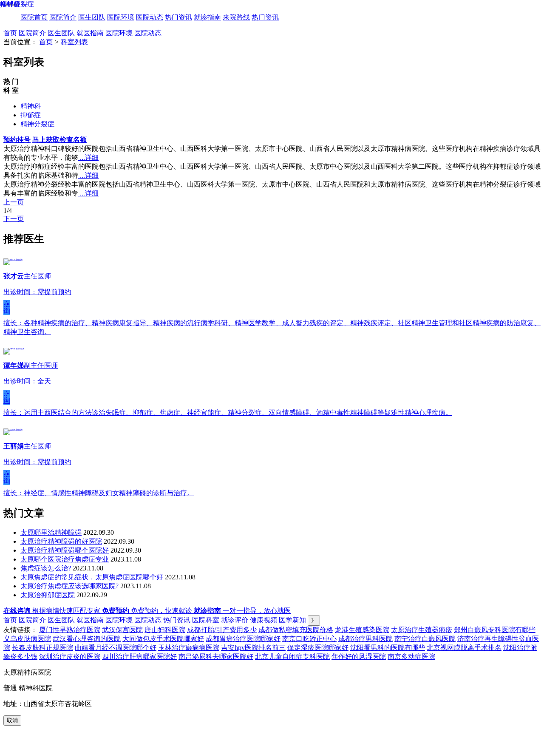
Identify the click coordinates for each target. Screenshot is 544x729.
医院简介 (62, 17)
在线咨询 (6, 308)
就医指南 (90, 33)
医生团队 (91, 17)
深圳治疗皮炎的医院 (69, 656)
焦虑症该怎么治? (45, 568)
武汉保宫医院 (122, 629)
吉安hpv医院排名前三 (253, 647)
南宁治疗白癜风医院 (425, 638)
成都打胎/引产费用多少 (222, 629)
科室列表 (74, 41)
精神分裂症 (37, 124)
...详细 (88, 157)
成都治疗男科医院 (365, 638)
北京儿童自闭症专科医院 (292, 656)
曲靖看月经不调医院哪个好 (115, 647)
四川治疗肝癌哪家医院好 (139, 656)
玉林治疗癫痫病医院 (188, 647)
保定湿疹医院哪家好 (317, 647)
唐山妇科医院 (164, 629)
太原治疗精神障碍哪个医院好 (64, 550)
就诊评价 (234, 620)
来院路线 (236, 17)
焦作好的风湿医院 (359, 656)
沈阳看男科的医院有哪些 (387, 647)
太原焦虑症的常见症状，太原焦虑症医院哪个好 (91, 577)
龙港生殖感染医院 (362, 629)
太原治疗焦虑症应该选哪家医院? (69, 586)
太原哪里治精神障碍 (51, 532)
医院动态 (149, 17)
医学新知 (292, 620)
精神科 (30, 106)
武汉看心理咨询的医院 (87, 638)
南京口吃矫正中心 (309, 638)
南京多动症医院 (411, 656)
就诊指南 (207, 17)
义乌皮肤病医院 (27, 638)
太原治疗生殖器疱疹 (421, 629)
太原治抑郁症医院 (47, 595)
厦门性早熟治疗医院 (69, 629)
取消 (12, 720)
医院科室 (205, 620)
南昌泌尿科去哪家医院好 (215, 656)
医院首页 (34, 17)
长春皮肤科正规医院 (42, 647)
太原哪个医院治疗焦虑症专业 (64, 559)
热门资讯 (178, 17)
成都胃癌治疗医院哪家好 (243, 638)
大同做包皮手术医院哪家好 (163, 638)
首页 (10, 33)
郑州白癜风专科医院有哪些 (495, 629)
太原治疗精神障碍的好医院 (61, 541)
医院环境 (120, 17)
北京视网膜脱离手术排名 (464, 647)
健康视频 (263, 620)
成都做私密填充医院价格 (295, 629)
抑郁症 (30, 115)
